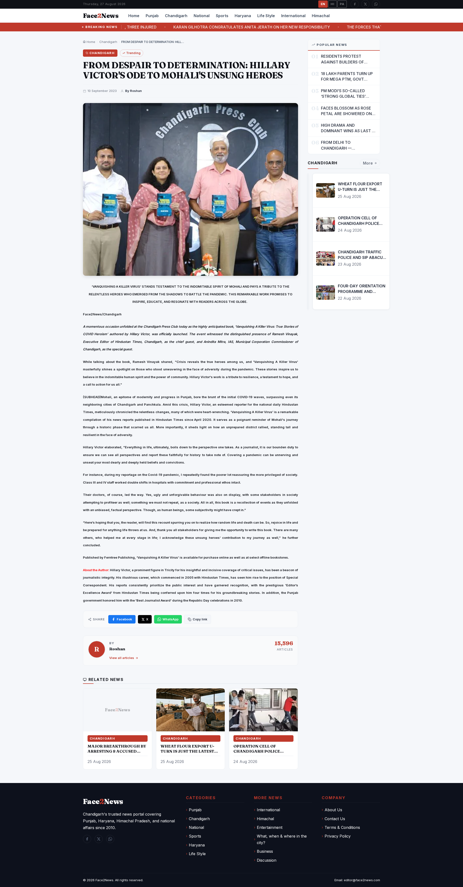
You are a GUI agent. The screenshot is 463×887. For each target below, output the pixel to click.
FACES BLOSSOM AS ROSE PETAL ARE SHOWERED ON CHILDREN (346, 111)
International (293, 15)
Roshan (117, 648)
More (368, 163)
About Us (333, 809)
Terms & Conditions (342, 827)
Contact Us (335, 818)
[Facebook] (355, 4)
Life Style (266, 15)
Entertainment (269, 827)
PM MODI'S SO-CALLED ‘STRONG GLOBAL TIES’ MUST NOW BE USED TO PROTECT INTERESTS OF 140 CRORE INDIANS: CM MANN (348, 93)
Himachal (321, 15)
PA (342, 4)
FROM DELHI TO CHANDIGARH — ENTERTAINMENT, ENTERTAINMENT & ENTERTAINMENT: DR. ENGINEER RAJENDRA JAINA (348, 145)
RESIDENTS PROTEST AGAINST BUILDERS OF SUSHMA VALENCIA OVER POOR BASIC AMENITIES (345, 59)
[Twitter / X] (365, 4)
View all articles (121, 658)
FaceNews (103, 801)
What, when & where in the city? (282, 839)
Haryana (243, 15)
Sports (222, 15)
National (202, 15)
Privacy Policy (338, 836)
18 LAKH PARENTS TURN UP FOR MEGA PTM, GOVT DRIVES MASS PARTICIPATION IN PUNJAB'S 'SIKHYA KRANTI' (348, 76)
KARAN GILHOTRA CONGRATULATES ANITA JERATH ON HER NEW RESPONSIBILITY (212, 27)
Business (265, 851)
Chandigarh (176, 15)
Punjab (152, 15)
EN (323, 4)
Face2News (104, 880)
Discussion (266, 860)
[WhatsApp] (376, 4)
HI (332, 4)
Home (133, 15)
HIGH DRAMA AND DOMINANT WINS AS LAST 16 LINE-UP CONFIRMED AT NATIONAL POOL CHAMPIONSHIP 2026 (348, 128)
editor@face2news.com (362, 880)
